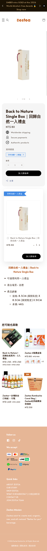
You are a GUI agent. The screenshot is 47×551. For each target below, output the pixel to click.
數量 (7, 160)
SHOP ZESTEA (13, 491)
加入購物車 (23, 173)
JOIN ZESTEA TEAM (15, 500)
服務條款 (15, 545)
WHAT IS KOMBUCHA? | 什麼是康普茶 (23, 494)
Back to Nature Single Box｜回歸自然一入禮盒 (24, 239)
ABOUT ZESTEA (13, 484)
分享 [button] (11, 181)
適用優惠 (10, 149)
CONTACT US (12, 497)
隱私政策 (23, 545)
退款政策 (32, 545)
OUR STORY (12, 487)
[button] (3, 20)
